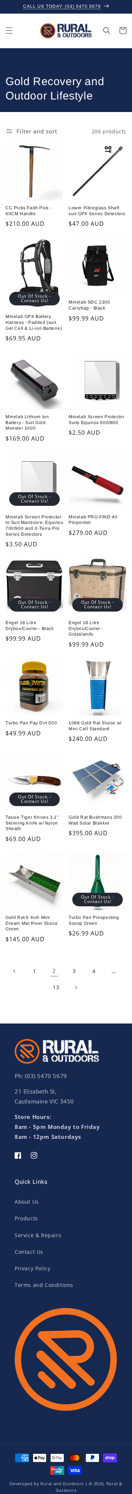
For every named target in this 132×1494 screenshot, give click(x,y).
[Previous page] (15, 971)
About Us (27, 1201)
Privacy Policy (32, 1268)
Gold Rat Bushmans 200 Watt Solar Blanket (95, 820)
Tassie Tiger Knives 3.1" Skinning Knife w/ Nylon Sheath (32, 823)
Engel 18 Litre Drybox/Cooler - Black (30, 625)
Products (26, 1218)
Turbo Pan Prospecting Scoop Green (94, 920)
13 (56, 987)
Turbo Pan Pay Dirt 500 (31, 722)
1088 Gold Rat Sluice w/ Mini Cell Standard (95, 725)
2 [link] (54, 971)
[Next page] (76, 987)
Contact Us (29, 1251)
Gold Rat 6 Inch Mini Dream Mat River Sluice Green (32, 923)
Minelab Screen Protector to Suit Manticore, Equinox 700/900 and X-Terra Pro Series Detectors (34, 525)
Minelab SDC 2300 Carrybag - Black (89, 305)
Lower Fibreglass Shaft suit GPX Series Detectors (97, 210)
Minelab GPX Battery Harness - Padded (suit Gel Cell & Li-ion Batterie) (34, 322)
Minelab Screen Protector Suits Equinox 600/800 (96, 419)
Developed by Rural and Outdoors (47, 1483)
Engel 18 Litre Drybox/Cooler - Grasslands (86, 628)
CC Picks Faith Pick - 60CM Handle (29, 210)
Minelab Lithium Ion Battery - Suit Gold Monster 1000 (27, 422)
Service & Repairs (38, 1235)
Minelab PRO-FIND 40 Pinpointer (93, 519)
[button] (9, 30)
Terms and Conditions (44, 1284)
